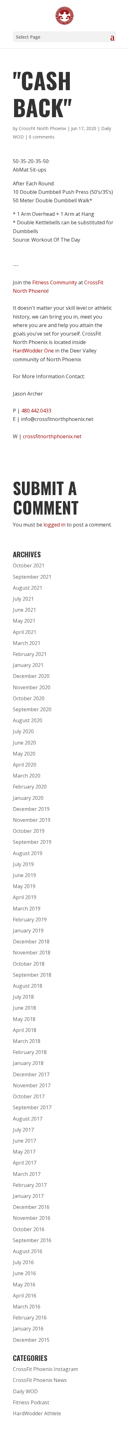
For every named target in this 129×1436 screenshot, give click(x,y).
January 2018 (28, 1063)
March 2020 (26, 775)
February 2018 (30, 1052)
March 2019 (26, 908)
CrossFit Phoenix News (40, 1380)
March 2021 (26, 643)
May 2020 (24, 753)
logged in (54, 524)
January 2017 (28, 1196)
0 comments (41, 137)
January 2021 (28, 665)
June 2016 (24, 1273)
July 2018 (23, 996)
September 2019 (32, 841)
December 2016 (31, 1207)
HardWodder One (33, 350)
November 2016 (31, 1218)
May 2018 (24, 1019)
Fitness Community (54, 282)
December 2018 (31, 941)
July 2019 (23, 864)
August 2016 (27, 1251)
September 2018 (32, 974)
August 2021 (27, 587)
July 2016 (23, 1262)
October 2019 (28, 830)
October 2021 (28, 565)
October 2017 (28, 1096)
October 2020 (28, 698)
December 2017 (31, 1074)
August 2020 (27, 720)
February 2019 (30, 919)
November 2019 (31, 819)
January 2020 (28, 797)
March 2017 (26, 1174)
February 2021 (30, 654)
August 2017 (27, 1118)
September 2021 (32, 576)
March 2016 (26, 1306)
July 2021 (23, 598)
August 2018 (27, 985)
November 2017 (31, 1085)
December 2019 (31, 808)
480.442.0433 (36, 410)
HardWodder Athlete (37, 1413)
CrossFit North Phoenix (42, 128)
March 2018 (26, 1041)
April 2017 (24, 1162)
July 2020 (23, 731)
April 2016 (24, 1295)
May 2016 (24, 1284)
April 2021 (24, 632)
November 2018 (31, 952)
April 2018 (24, 1030)
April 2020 (24, 764)
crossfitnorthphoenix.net (52, 436)
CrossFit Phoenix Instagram (45, 1369)
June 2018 (24, 1007)
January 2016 (28, 1328)
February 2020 (30, 786)
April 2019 (24, 897)
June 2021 (24, 609)
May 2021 (24, 620)
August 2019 (27, 853)
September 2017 (32, 1107)
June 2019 (24, 875)
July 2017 (23, 1129)
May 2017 (24, 1151)
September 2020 (32, 709)
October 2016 (28, 1229)
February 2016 (30, 1317)
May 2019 (24, 886)
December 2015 (31, 1339)
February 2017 (30, 1185)
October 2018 (28, 963)
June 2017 (24, 1140)
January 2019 (28, 930)
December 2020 (31, 676)
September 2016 (32, 1240)
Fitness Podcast (31, 1402)
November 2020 (31, 687)
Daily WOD (25, 1391)
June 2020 (24, 742)
